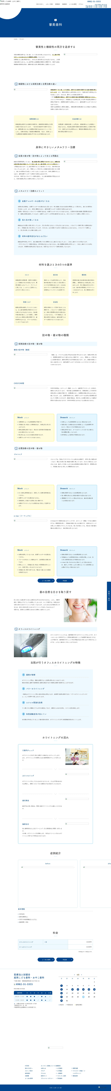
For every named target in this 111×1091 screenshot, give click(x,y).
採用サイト (44, 1076)
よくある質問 (72, 4)
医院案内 (57, 4)
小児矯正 (59, 1071)
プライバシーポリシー (47, 1078)
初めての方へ (40, 4)
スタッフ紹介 (49, 4)
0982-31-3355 (94, 1)
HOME (27, 1066)
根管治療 (75, 1068)
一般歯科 (59, 1073)
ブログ (43, 1071)
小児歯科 (59, 1068)
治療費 (27, 1076)
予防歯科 (59, 1078)
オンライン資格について (48, 1066)
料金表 (65, 580)
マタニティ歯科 (61, 1076)
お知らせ (43, 1068)
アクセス (81, 4)
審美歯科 (75, 1076)
